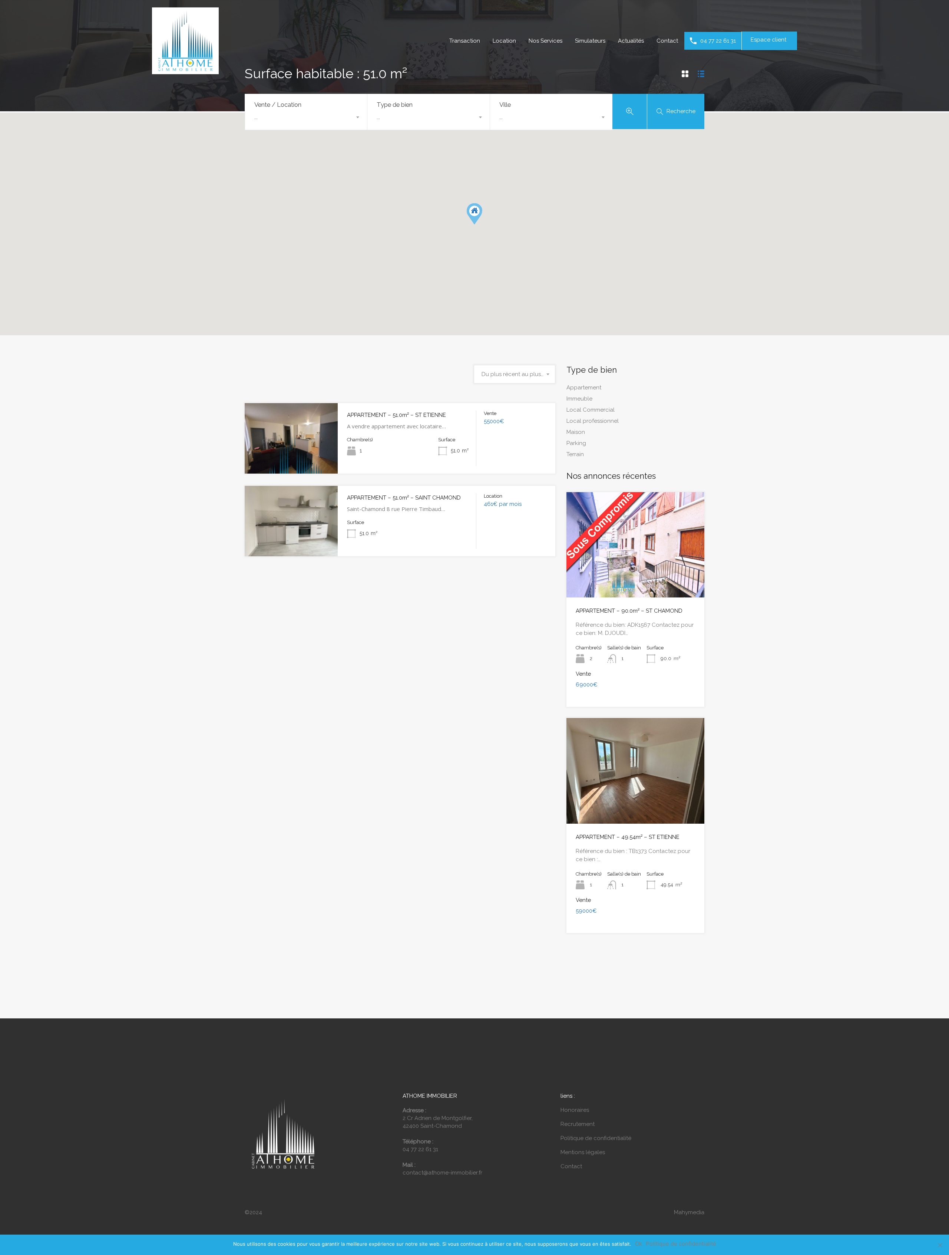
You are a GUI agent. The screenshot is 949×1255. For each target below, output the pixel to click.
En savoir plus (291, 459)
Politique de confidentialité (596, 1138)
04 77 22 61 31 (718, 40)
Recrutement (578, 1124)
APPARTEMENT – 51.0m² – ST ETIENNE (396, 415)
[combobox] (306, 117)
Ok (638, 1244)
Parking (576, 443)
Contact (667, 40)
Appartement (583, 387)
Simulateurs (590, 40)
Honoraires (575, 1110)
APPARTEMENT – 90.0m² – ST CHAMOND (629, 610)
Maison (575, 432)
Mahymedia (689, 1212)
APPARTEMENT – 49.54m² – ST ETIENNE (627, 837)
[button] (474, 213)
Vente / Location (277, 104)
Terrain (575, 454)
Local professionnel (592, 421)
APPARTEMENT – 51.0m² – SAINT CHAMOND (404, 497)
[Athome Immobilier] (185, 71)
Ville (505, 104)
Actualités (631, 40)
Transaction (464, 40)
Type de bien (395, 104)
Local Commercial (590, 409)
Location (504, 40)
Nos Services (545, 40)
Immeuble (579, 398)
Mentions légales (583, 1152)
